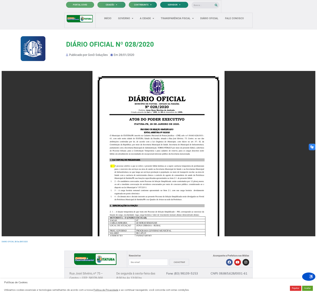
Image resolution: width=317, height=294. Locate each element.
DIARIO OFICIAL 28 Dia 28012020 (15, 242)
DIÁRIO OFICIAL (209, 18)
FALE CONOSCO (234, 18)
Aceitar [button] (307, 288)
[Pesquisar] (216, 5)
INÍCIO (107, 18)
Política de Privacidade (105, 289)
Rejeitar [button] (295, 288)
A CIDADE (145, 18)
